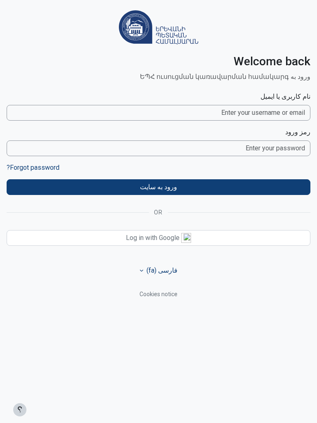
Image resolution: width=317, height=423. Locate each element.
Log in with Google (153, 238)
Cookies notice (158, 294)
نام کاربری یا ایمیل (285, 96)
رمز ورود (297, 132)
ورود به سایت (158, 187)
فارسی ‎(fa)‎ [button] (161, 270)
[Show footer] (19, 409)
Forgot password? (33, 167)
